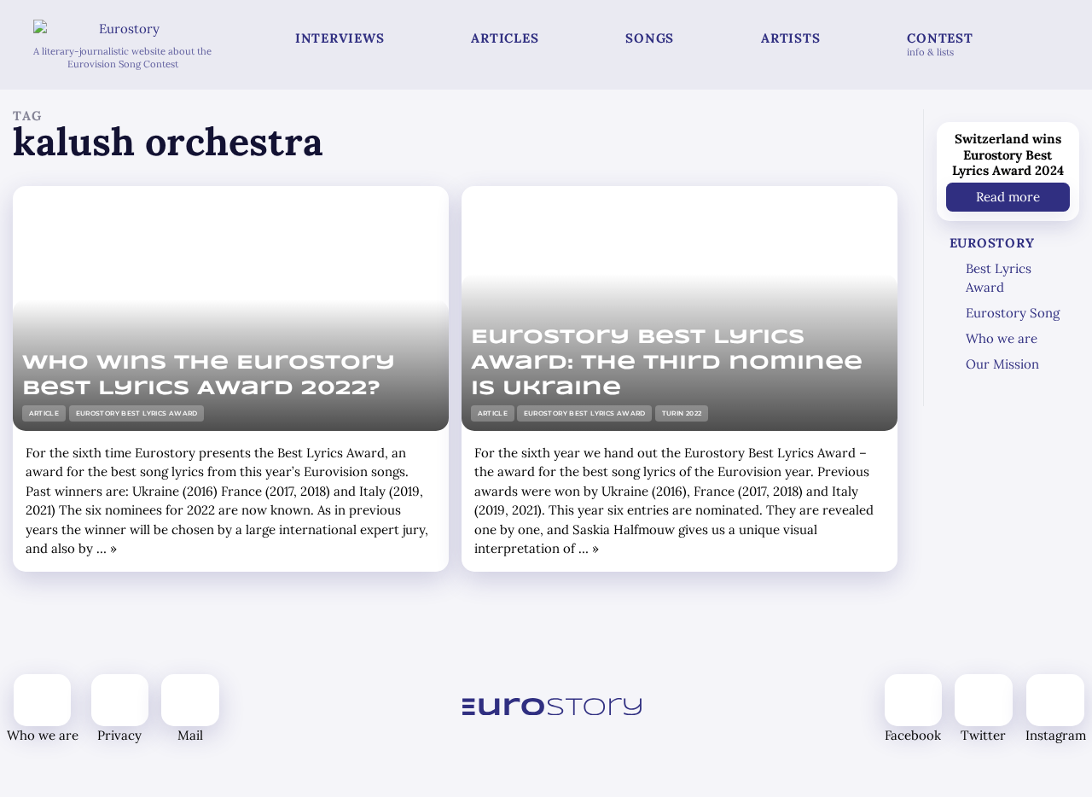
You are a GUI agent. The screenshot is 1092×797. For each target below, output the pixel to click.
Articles (504, 38)
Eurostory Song (1013, 313)
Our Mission (1002, 364)
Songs (649, 38)
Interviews (340, 38)
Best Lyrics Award (998, 278)
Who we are (1001, 338)
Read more (1008, 196)
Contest (940, 44)
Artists (790, 38)
